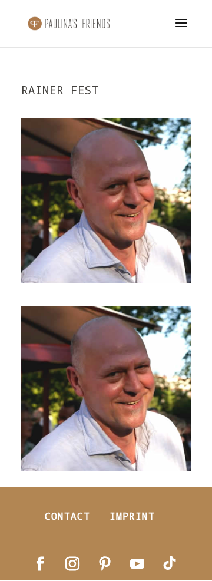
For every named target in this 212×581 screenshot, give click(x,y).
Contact (67, 516)
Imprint (132, 516)
